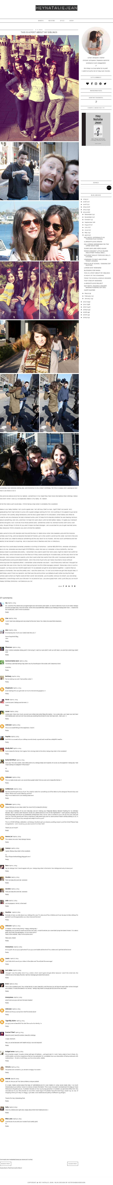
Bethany (8, 676)
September (89, 222)
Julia (6, 900)
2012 (85, 302)
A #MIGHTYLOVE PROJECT (93, 283)
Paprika (7, 736)
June (87, 230)
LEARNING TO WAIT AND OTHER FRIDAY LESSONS (95, 260)
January (88, 298)
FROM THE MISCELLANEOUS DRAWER (97, 278)
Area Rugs (60, 1090)
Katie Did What (10, 760)
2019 (85, 199)
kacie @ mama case (12, 661)
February (88, 296)
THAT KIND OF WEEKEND (93, 280)
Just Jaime (8, 970)
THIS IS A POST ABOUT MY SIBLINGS (97, 273)
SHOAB (7, 1078)
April (86, 235)
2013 (85, 212)
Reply (7, 612)
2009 (85, 309)
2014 (85, 209)
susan (7, 711)
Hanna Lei (8, 836)
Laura (7, 958)
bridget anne (10, 1051)
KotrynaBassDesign (76, 1182)
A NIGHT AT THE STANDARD (94, 275)
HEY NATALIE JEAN (46, 1182)
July (86, 227)
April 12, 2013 (13, 900)
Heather (8, 912)
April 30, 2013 (17, 1119)
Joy (6, 603)
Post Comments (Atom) (15, 1168)
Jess (6, 630)
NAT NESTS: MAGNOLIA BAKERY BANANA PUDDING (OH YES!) (95, 286)
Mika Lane (8, 1119)
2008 (85, 312)
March (87, 293)
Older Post (73, 1163)
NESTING (52, 20)
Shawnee (8, 647)
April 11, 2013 (12, 603)
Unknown (8, 725)
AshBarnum (9, 789)
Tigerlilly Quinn (10, 1021)
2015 (85, 207)
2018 (85, 202)
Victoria (8, 1067)
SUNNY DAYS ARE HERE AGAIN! (95, 248)
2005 (85, 317)
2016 (85, 204)
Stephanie (9, 688)
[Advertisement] (96, 163)
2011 (85, 304)
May (86, 232)
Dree (7, 984)
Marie (7, 699)
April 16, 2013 (15, 1078)
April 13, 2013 (20, 1021)
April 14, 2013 (15, 1067)
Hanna (28, 839)
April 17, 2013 (13, 1107)
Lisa (6, 618)
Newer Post (5, 1163)
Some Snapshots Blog (11, 636)
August (87, 225)
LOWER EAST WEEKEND (92, 268)
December (88, 214)
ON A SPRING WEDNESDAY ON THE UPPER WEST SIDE (96, 245)
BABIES (41, 20)
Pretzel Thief (10, 1032)
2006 (85, 315)
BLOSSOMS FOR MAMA (92, 270)
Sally (7, 1107)
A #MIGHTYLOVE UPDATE (93, 241)
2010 (85, 307)
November (88, 217)
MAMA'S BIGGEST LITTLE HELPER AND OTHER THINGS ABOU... (96, 251)
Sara (6, 865)
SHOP (72, 20)
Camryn (8, 848)
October (87, 219)
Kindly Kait (9, 748)
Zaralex (8, 877)
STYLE (62, 20)
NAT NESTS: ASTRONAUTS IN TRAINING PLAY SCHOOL (94, 238)
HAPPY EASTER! (89, 290)
